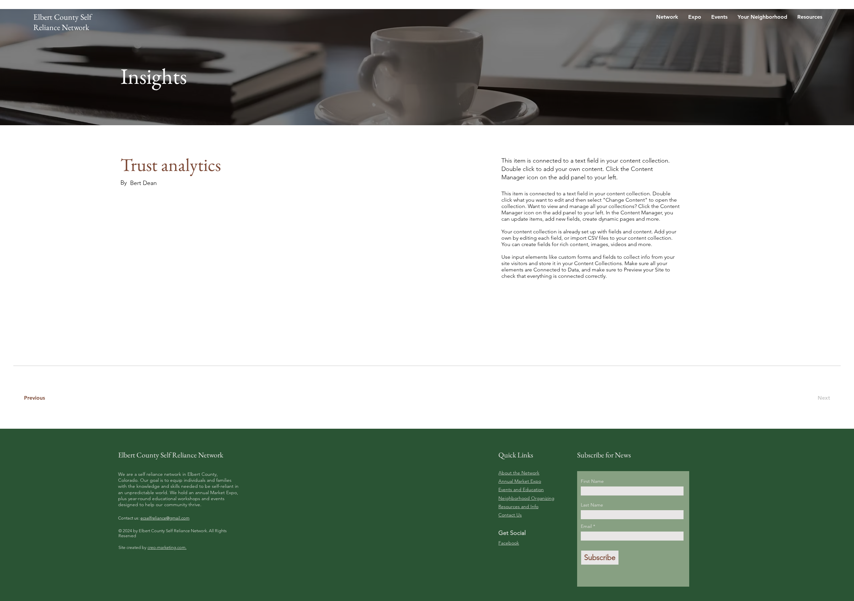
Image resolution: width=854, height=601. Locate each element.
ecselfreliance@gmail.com (164, 518)
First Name (592, 481)
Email (587, 526)
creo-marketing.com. (166, 547)
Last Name (592, 505)
